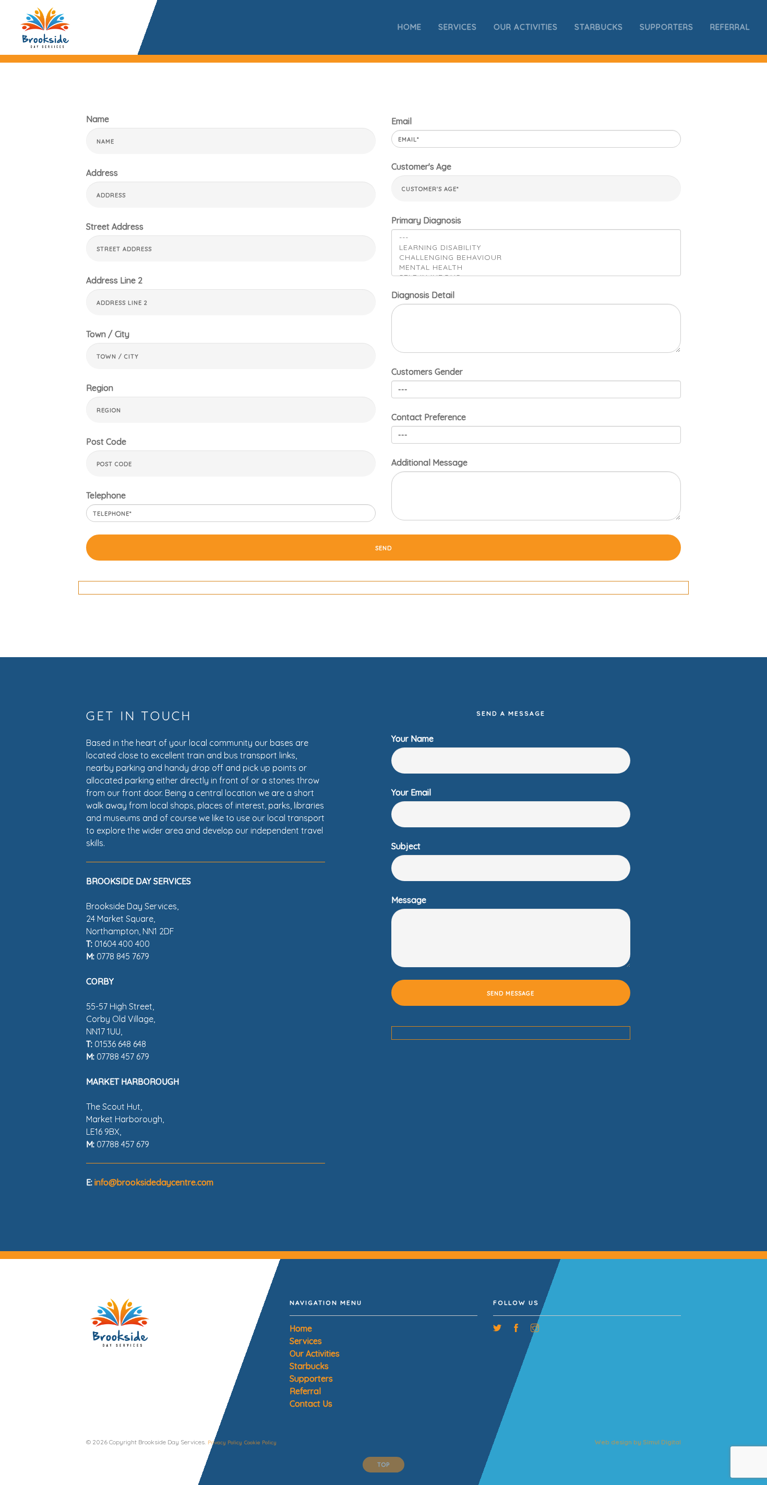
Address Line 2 (114, 280)
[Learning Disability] (536, 248)
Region (99, 388)
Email (401, 121)
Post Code (106, 441)
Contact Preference (428, 417)
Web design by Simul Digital (638, 1442)
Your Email (411, 792)
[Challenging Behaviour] (536, 258)
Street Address (114, 226)
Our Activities (526, 25)
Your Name (412, 738)
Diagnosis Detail (422, 295)
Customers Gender (427, 371)
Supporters (666, 25)
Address (102, 173)
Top (383, 1464)
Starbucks (598, 25)
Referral (730, 25)
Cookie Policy (260, 1442)
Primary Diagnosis (426, 220)
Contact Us (311, 1403)
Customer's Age (421, 166)
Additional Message (429, 462)
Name (97, 119)
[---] (536, 238)
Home (410, 25)
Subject (406, 846)
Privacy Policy (225, 1442)
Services (457, 25)
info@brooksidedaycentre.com (153, 1182)
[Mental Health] (536, 267)
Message (408, 900)
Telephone (106, 495)
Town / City (107, 334)
